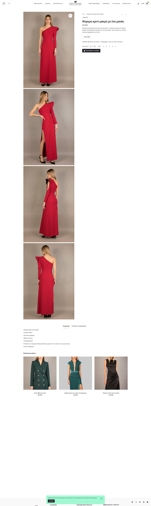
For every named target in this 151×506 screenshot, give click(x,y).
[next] (126, 14)
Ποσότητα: (85, 46)
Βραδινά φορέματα (117, 41)
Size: (99, 46)
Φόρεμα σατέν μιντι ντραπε (111, 393)
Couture (110, 41)
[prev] (122, 14)
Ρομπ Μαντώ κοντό (40, 393)
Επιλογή (40, 396)
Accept (51, 501)
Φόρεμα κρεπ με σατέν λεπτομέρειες (75, 393)
